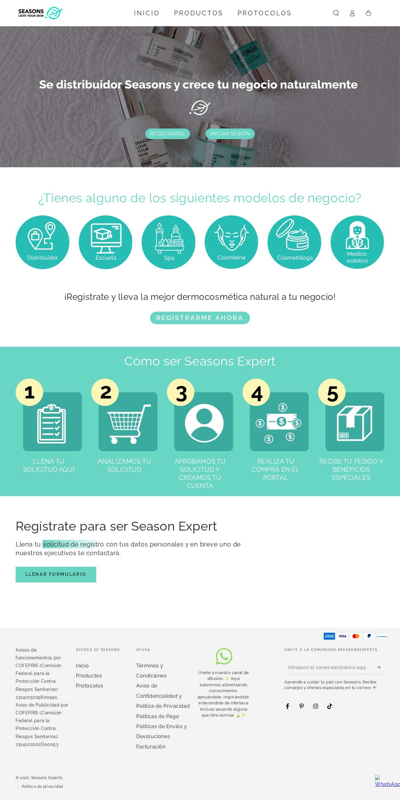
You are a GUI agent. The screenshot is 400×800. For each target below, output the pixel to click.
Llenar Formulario (56, 574)
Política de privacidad (42, 786)
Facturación (151, 747)
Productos (89, 676)
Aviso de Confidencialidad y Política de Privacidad (163, 696)
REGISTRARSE (167, 134)
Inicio (82, 666)
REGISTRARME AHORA (200, 318)
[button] (336, 13)
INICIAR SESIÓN (230, 134)
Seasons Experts (46, 778)
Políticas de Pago (157, 716)
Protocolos (89, 686)
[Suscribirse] (380, 667)
